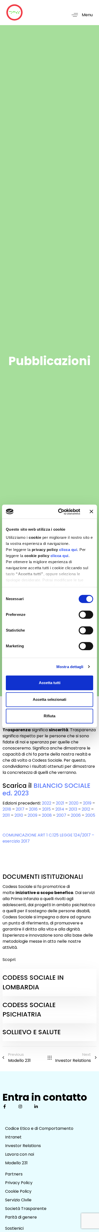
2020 (73, 803)
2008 (47, 815)
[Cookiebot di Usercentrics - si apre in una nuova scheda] (60, 511)
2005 (90, 815)
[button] (80, 15)
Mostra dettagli (70, 667)
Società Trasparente (25, 1208)
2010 (18, 815)
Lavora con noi (19, 1154)
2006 (76, 815)
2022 (46, 803)
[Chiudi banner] (91, 511)
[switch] (86, 615)
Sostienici (14, 1228)
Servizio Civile (18, 1200)
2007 (61, 815)
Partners (14, 1174)
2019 (87, 803)
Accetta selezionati (49, 699)
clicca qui (68, 549)
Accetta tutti (49, 683)
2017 (20, 809)
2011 (6, 815)
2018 (7, 809)
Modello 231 (16, 1163)
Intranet (13, 1137)
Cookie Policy (18, 1191)
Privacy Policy (18, 1183)
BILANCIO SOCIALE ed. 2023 (46, 789)
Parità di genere (21, 1217)
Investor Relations (23, 1146)
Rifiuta (49, 716)
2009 (32, 815)
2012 (86, 809)
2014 (59, 809)
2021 (60, 803)
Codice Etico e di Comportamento (39, 1128)
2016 (33, 809)
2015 (46, 809)
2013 (73, 809)
